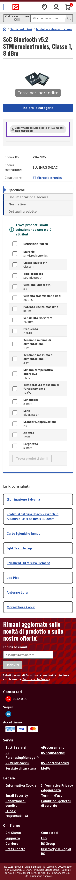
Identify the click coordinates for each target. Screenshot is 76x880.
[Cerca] (68, 18)
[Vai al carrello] (68, 7)
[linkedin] (8, 714)
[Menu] (6, 7)
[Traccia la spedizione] (44, 7)
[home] (4, 29)
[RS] (15, 7)
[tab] (38, 189)
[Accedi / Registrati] (56, 7)
